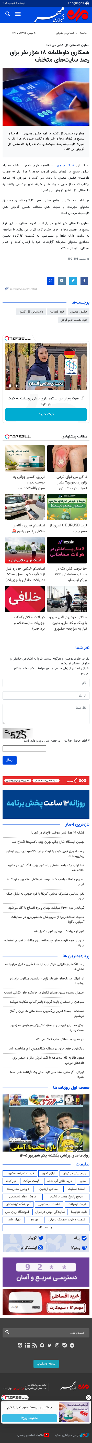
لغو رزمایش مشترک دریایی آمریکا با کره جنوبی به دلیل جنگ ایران (45, 896)
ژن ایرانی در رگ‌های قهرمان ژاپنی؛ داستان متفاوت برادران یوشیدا (47, 981)
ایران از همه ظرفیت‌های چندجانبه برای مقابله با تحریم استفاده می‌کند (44, 943)
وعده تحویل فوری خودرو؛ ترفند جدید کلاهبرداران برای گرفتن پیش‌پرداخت (45, 854)
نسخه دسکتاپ (46, 1363)
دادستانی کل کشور (31, 311)
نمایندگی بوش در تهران (50, 1212)
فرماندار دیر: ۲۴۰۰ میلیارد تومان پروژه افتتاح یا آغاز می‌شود (46, 907)
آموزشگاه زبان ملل (17, 1212)
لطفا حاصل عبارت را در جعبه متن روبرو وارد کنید (56, 740)
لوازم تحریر (48, 1173)
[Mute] (17, 386)
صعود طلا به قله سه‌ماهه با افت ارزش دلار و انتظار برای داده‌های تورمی (48, 1060)
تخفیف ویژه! (29, 1418)
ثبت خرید (46, 414)
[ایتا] (20, 1345)
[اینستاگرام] (57, 1345)
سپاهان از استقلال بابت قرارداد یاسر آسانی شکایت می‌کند (47, 1002)
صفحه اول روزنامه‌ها (71, 1087)
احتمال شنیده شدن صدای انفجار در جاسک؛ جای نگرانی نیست (44, 992)
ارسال (9, 760)
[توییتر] (50, 1345)
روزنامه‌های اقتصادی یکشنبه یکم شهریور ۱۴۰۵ (52, 1155)
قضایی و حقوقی (65, 33)
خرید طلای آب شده (59, 1181)
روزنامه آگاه (46, 1227)
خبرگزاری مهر (65, 165)
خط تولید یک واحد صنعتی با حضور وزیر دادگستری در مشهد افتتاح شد (45, 868)
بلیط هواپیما (79, 1212)
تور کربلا (11, 1181)
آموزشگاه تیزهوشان (18, 1204)
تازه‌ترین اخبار (77, 824)
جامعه (83, 33)
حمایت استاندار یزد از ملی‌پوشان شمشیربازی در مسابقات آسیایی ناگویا (47, 920)
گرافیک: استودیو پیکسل (30, 1435)
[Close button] (88, 1397)
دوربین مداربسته (18, 1189)
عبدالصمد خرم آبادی (74, 319)
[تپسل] (6, 338)
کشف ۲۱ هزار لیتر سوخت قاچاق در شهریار (57, 832)
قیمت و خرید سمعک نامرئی (67, 1219)
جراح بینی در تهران (74, 1173)
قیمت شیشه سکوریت (20, 1173)
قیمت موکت (31, 1181)
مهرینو (35, 1219)
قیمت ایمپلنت (77, 1204)
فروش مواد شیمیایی (22, 1196)
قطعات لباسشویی (49, 1204)
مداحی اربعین (48, 1189)
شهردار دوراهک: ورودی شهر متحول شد (58, 931)
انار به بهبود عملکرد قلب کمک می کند (59, 1039)
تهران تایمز (13, 1219)
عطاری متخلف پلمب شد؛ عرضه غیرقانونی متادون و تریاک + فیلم (45, 882)
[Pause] (10, 386)
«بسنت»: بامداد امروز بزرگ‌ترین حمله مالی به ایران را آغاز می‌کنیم (47, 1014)
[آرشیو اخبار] (27, 1345)
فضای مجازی (78, 311)
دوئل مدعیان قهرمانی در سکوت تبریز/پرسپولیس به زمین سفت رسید (47, 1028)
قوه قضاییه (57, 311)
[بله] (64, 1345)
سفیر (83, 1181)
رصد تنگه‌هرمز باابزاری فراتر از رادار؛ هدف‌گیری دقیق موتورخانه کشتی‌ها (44, 967)
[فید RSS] (35, 1345)
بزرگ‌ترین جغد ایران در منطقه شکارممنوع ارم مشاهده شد (46, 1048)
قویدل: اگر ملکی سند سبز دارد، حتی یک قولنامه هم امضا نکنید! (47, 1075)
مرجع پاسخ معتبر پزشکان (66, 1196)
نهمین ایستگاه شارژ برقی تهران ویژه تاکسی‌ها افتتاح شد (48, 842)
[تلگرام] (72, 1345)
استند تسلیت (76, 1189)
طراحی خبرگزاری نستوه (67, 1435)
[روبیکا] (42, 1345)
